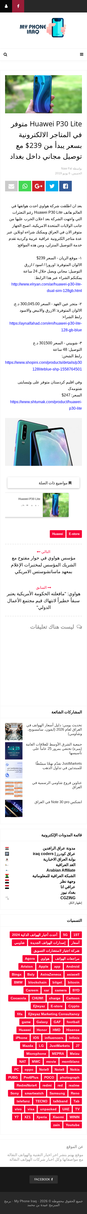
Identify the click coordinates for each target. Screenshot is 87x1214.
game (26, 1022)
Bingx (17, 974)
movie (51, 1061)
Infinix (74, 1038)
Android (73, 966)
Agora (30, 958)
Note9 (44, 1069)
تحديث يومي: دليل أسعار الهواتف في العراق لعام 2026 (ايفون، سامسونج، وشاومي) (54, 729)
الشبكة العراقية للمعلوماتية (53, 876)
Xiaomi (58, 1117)
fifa (19, 1014)
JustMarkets (60, 1046)
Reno (75, 1093)
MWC (36, 1061)
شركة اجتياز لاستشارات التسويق (57, 951)
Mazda (27, 1046)
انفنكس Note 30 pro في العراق (58, 802)
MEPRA (58, 1054)
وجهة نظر (67, 881)
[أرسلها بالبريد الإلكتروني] (11, 186)
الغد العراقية (65, 865)
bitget (57, 982)
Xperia (41, 1117)
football (73, 1022)
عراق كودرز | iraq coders (54, 854)
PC (16, 1069)
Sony (14, 1093)
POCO (49, 1077)
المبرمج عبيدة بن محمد (43, 1205)
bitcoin (74, 982)
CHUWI (37, 998)
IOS (36, 1038)
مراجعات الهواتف (67, 958)
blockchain (37, 982)
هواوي (45, 958)
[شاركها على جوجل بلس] (38, 186)
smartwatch (34, 1093)
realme (74, 1085)
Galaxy (42, 1022)
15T (76, 935)
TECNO (41, 1101)
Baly (31, 974)
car (46, 990)
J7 (78, 1046)
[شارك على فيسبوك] (65, 186)
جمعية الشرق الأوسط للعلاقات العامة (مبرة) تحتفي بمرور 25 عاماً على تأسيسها (54, 748)
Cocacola (18, 998)
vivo (18, 1109)
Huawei (57, 534)
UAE (65, 1109)
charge (54, 998)
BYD (76, 990)
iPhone (21, 1038)
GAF (57, 1022)
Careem (32, 990)
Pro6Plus (31, 1077)
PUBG (13, 1077)
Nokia (75, 1069)
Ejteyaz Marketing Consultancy (54, 1014)
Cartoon (73, 998)
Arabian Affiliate (60, 870)
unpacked (48, 1109)
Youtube (73, 1125)
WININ (75, 1117)
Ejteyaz (39, 1006)
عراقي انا (68, 887)
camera (61, 990)
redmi (47, 1085)
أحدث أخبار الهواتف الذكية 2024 (34, 935)
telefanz (23, 1101)
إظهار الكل (75, 902)
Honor (42, 1030)
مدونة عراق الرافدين (59, 848)
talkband (60, 1101)
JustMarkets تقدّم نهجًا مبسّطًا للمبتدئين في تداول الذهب (59, 765)
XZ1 (27, 1117)
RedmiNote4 (27, 1085)
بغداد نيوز (68, 892)
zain (56, 1125)
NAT (22, 1061)
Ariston (27, 966)
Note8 (59, 1069)
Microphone (36, 1054)
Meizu (75, 1054)
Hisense (73, 1030)
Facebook (42, 1179)
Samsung (57, 1093)
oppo (29, 1069)
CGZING (67, 898)
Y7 (16, 1117)
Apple (43, 966)
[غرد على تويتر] (52, 186)
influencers (54, 1038)
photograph (70, 1077)
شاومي (19, 943)
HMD (56, 1030)
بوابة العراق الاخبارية (59, 859)
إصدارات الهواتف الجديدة (47, 943)
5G (65, 935)
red (60, 1085)
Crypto (74, 1006)
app (57, 966)
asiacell (73, 974)
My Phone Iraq (25, 1201)
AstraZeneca (50, 974)
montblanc (71, 1061)
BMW (18, 982)
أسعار (75, 943)
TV (77, 1109)
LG (41, 1046)
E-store (74, 534)
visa (31, 1109)
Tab (76, 1101)
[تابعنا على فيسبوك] (18, 6)
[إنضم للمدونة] (6, 6)
